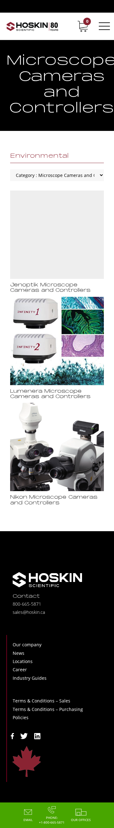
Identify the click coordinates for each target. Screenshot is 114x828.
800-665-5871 (27, 604)
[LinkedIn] (37, 735)
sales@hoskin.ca (29, 612)
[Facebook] (12, 735)
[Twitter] (24, 735)
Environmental (39, 156)
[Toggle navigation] (103, 26)
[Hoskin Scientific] (32, 26)
